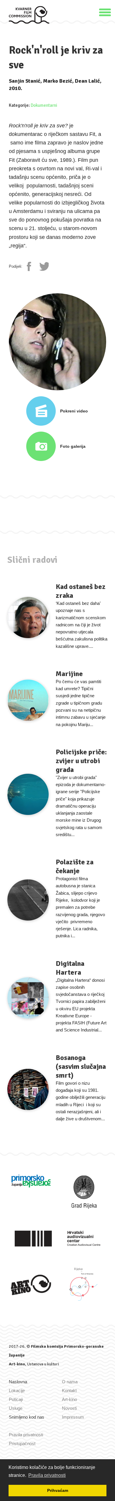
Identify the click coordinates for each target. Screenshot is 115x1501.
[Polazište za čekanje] (28, 900)
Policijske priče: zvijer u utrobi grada (81, 761)
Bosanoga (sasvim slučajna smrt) (81, 1066)
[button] (105, 11)
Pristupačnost (22, 1443)
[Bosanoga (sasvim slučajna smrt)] (28, 1089)
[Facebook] (31, 266)
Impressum (73, 1417)
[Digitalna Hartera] (28, 998)
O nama (70, 1381)
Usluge (15, 1408)
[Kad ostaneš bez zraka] (28, 617)
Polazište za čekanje (74, 866)
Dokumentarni (44, 105)
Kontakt (69, 1390)
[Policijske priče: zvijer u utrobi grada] (28, 794)
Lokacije (17, 1390)
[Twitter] (44, 266)
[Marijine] (28, 700)
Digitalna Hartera (70, 968)
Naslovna (18, 1381)
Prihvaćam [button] (57, 1490)
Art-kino (17, 1364)
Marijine (69, 673)
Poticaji (16, 1399)
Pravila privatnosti (26, 1434)
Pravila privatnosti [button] (47, 1475)
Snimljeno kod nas (26, 1417)
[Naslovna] (29, 14)
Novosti (69, 1408)
